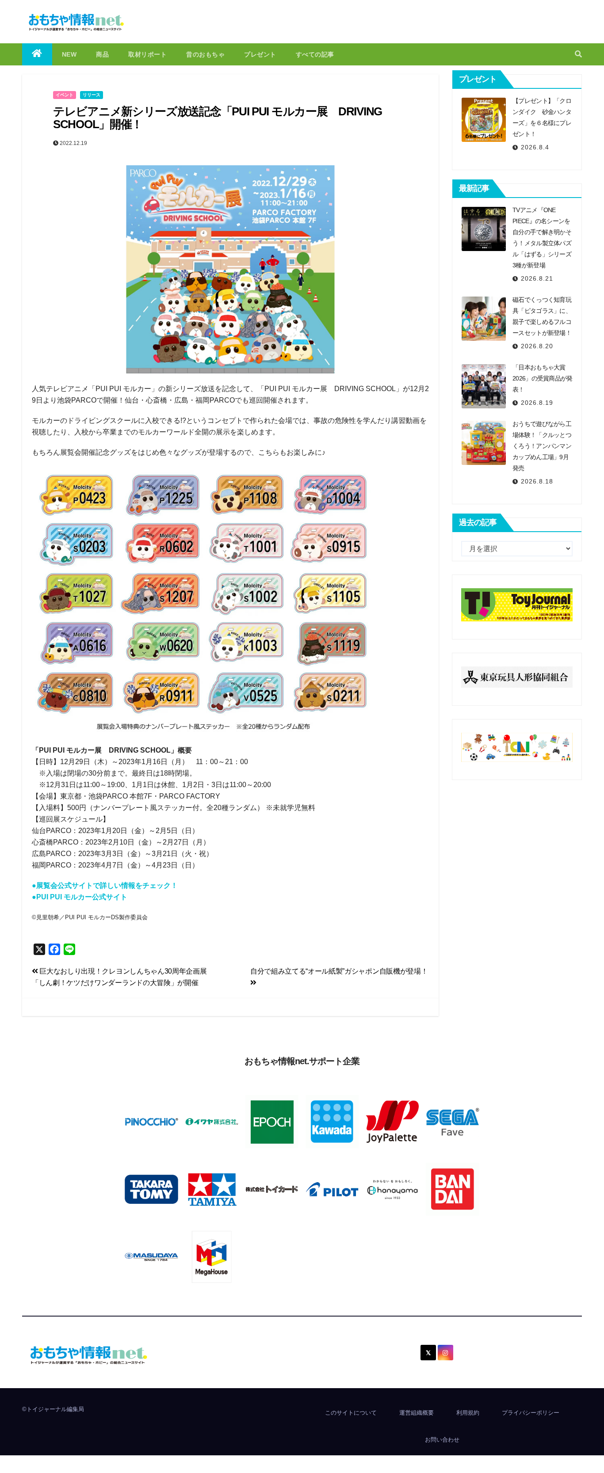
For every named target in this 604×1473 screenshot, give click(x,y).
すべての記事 (315, 54)
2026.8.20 (537, 346)
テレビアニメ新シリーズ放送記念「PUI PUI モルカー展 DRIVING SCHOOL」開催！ (217, 118)
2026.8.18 (537, 481)
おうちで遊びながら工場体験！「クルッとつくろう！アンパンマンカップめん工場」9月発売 (541, 446)
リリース (91, 94)
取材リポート (147, 54)
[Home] (37, 54)
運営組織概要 (416, 1412)
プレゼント (260, 54)
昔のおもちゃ (205, 54)
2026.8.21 (537, 278)
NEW (69, 54)
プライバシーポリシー (530, 1412)
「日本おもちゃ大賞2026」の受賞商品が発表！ (542, 378)
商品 (102, 54)
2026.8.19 (537, 402)
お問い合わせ (442, 1439)
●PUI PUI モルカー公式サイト (79, 897)
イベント (64, 94)
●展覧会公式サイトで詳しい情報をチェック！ (105, 885)
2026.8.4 (535, 147)
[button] (578, 54)
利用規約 (467, 1412)
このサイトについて (351, 1412)
